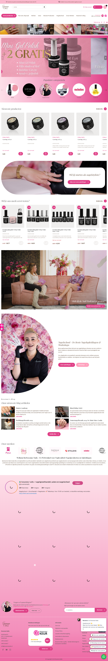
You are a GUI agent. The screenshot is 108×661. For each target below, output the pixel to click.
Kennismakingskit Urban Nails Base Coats (62, 230)
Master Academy (22, 408)
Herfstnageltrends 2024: (24, 420)
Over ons (34, 610)
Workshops (81, 364)
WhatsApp (45, 605)
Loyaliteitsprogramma (13, 29)
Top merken (40, 29)
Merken (33, 15)
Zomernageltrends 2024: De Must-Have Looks (86, 420)
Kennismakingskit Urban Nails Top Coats (37, 230)
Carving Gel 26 (7, 139)
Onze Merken (70, 15)
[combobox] (29, 7)
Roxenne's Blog (80, 15)
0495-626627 (29, 606)
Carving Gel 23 (82, 139)
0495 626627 (4, 641)
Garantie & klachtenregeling (62, 633)
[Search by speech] (44, 7)
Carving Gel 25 (32, 139)
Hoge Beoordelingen (67, 30)
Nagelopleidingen (94, 30)
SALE (39, 15)
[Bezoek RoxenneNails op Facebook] (101, 22)
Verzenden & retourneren (62, 636)
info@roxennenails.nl (19, 606)
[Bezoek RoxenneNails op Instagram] (104, 22)
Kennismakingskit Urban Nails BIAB (87, 230)
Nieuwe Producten (48, 15)
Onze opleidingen (65, 364)
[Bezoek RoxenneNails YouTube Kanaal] (107, 22)
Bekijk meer (47, 649)
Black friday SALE (76, 408)
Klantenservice (20, 610)
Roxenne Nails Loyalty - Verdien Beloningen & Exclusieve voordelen (67, 642)
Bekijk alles (99, 109)
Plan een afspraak (23, 15)
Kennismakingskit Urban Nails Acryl (12, 230)
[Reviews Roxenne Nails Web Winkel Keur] (105, 16)
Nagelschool (60, 15)
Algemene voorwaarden (61, 628)
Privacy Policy (58, 631)
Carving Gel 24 (57, 139)
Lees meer (19, 416)
